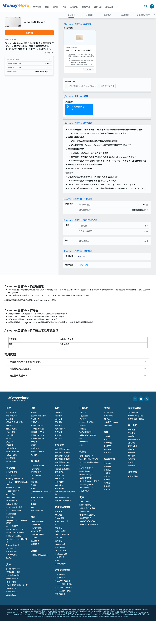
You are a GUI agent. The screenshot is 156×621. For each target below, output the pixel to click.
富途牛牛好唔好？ (86, 456)
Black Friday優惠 (37, 521)
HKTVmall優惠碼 (37, 534)
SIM (32, 507)
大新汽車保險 (60, 574)
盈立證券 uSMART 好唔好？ (90, 481)
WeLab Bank (11, 548)
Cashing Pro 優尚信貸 (14, 478)
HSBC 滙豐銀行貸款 (14, 510)
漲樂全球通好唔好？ (87, 474)
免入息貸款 (10, 432)
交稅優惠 (34, 537)
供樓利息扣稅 (11, 591)
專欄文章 (107, 489)
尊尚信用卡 (35, 419)
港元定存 (107, 439)
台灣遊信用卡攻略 (37, 435)
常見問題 (131, 443)
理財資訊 (107, 463)
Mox (32, 478)
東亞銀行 (34, 504)
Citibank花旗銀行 (37, 465)
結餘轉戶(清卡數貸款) (14, 422)
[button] (154, 15)
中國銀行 (58, 528)
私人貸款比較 (11, 412)
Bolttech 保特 (60, 531)
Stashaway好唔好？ (87, 484)
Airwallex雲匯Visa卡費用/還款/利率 (81, 220)
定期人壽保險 (60, 429)
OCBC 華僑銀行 (12, 526)
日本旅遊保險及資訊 (62, 449)
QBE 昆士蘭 (59, 557)
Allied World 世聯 (61, 521)
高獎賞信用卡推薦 (37, 451)
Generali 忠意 (60, 544)
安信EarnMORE (37, 497)
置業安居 (107, 476)
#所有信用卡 (10, 39)
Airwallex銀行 (109, 425)
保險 (64, 6)
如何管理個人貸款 (13, 572)
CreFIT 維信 (10, 494)
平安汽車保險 (60, 594)
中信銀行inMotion (111, 422)
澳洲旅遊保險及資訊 (62, 469)
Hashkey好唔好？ (86, 487)
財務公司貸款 (11, 429)
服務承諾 (131, 430)
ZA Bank (9, 558)
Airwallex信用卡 (37, 510)
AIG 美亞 (58, 515)
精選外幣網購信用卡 (38, 416)
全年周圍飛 (59, 478)
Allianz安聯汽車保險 (62, 581)
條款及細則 (132, 446)
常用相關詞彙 (133, 412)
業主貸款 (9, 442)
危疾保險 (58, 432)
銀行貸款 (9, 425)
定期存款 (107, 436)
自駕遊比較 (59, 485)
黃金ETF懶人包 (85, 518)
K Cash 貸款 (11, 514)
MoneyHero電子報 (135, 416)
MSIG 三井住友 (61, 550)
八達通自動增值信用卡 (39, 555)
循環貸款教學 (11, 582)
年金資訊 (58, 435)
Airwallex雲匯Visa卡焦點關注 (79, 24)
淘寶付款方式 (36, 524)
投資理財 (107, 473)
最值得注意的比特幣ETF (88, 521)
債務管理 (107, 470)
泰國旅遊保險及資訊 (62, 452)
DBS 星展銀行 (11, 497)
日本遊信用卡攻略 (37, 429)
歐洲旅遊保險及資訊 (62, 462)
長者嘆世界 (59, 472)
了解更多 (48, 52)
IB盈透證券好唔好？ (87, 478)
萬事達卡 (34, 445)
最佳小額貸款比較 (13, 451)
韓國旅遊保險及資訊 (62, 459)
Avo (56, 524)
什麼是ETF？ (84, 511)
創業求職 (107, 486)
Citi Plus (107, 419)
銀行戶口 (86, 6)
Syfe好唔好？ (84, 491)
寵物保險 (58, 425)
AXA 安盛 (58, 511)
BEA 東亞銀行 (11, 472)
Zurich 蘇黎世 (60, 564)
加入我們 (131, 462)
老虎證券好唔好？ (86, 468)
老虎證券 (82, 419)
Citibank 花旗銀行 (13, 487)
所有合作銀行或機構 (136, 419)
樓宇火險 (58, 438)
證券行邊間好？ (85, 505)
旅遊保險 (58, 412)
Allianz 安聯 (59, 518)
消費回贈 (89, 15)
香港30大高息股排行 (87, 515)
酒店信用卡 (35, 455)
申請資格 (125, 15)
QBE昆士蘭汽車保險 (63, 591)
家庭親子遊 (59, 475)
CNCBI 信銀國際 (12, 491)
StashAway (83, 442)
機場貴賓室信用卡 (37, 438)
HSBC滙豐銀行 (36, 475)
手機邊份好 (59, 482)
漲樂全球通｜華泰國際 (88, 435)
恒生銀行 (34, 488)
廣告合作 (131, 452)
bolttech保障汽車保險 (63, 584)
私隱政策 (131, 459)
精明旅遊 (107, 483)
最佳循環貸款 (11, 461)
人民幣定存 (108, 443)
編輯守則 (131, 449)
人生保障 (107, 479)
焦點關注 (71, 15)
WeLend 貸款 (11, 551)
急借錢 (8, 438)
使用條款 (117, 616)
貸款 (47, 6)
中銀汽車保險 (60, 578)
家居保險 (58, 419)
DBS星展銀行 (36, 472)
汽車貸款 (9, 445)
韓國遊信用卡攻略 (37, 432)
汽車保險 (58, 416)
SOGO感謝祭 (36, 531)
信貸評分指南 (133, 476)
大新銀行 (34, 485)
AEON (33, 501)
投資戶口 (74, 6)
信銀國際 (34, 482)
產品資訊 (107, 15)
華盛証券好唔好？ (86, 471)
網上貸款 (9, 419)
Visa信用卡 (35, 442)
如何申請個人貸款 (13, 569)
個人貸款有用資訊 (13, 575)
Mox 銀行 (10, 517)
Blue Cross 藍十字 (62, 534)
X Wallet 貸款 (11, 555)
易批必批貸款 (11, 455)
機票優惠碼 (35, 544)
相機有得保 (59, 488)
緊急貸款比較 (11, 448)
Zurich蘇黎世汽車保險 (63, 587)
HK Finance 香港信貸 (14, 507)
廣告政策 (131, 456)
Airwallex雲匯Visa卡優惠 (77, 96)
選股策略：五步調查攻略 (88, 524)
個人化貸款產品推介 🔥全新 (17, 585)
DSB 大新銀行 (11, 501)
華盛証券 (82, 425)
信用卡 (56, 6)
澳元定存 (107, 452)
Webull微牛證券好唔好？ (88, 459)
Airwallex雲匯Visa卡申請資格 (79, 198)
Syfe (81, 445)
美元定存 (107, 446)
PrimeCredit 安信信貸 (14, 529)
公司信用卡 (35, 422)
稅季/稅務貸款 (11, 416)
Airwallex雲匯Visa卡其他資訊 (79, 251)
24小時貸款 (10, 458)
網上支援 (131, 433)
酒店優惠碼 (35, 541)
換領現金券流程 (134, 439)
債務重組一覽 (11, 588)
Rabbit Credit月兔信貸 (14, 536)
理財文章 (98, 6)
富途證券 (82, 412)
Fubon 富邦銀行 (12, 504)
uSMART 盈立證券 (86, 422)
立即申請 (29, 33)
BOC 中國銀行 (11, 475)
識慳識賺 (107, 466)
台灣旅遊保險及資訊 (62, 456)
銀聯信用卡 (35, 448)
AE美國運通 (35, 469)
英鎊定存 (107, 449)
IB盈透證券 (83, 416)
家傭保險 (58, 422)
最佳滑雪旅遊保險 (62, 497)
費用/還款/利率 (143, 15)
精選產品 (131, 436)
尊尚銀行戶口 (109, 416)
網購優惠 (34, 412)
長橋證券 (82, 429)
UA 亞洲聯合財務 (12, 545)
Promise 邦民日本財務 (15, 532)
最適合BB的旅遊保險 (63, 501)
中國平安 (58, 537)
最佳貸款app (11, 595)
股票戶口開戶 (84, 501)
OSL (81, 438)
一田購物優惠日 (37, 528)
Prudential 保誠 (61, 554)
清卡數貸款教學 (12, 578)
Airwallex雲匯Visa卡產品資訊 (79, 123)
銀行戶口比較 (109, 412)
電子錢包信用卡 (37, 425)
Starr (57, 560)
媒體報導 (131, 465)
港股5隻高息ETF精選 (87, 508)
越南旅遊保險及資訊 (62, 465)
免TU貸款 (10, 435)
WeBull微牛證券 (85, 432)
